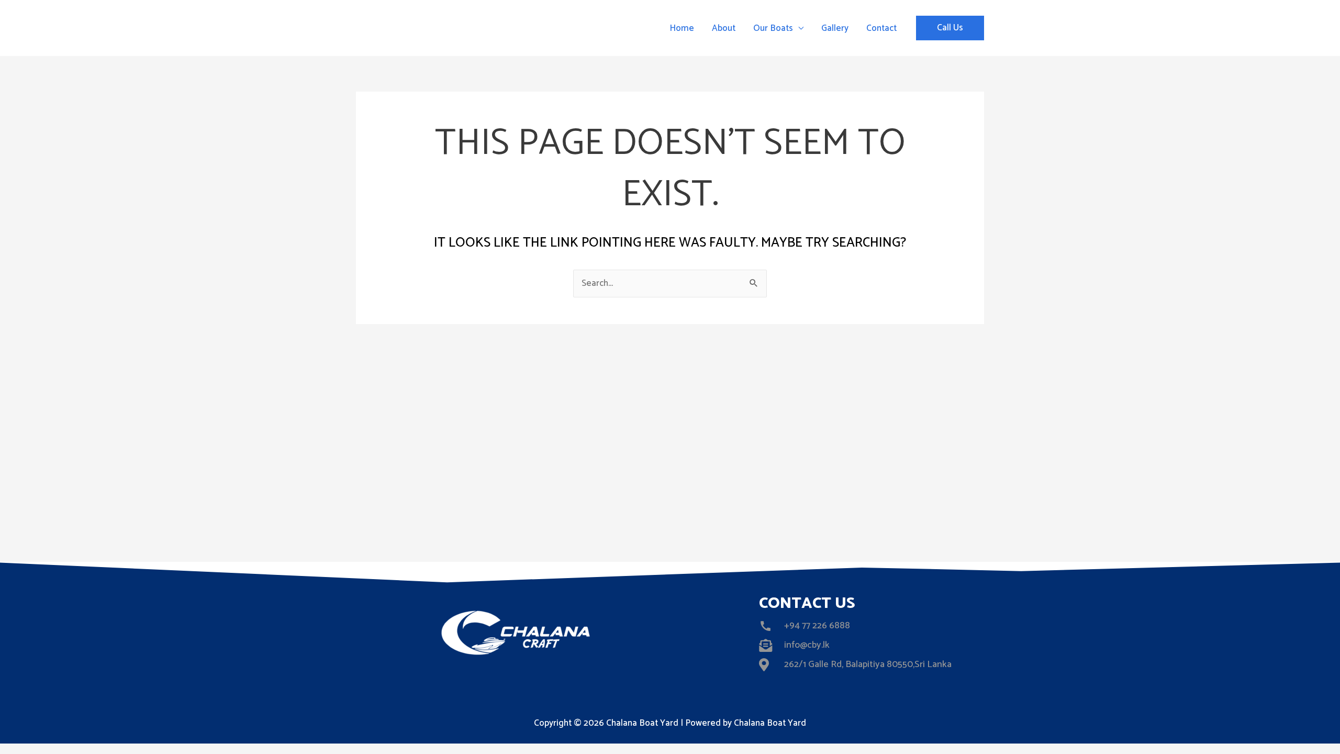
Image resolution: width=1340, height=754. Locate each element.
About (723, 28)
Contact (881, 28)
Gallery (834, 28)
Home (681, 28)
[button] (950, 28)
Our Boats (773, 28)
